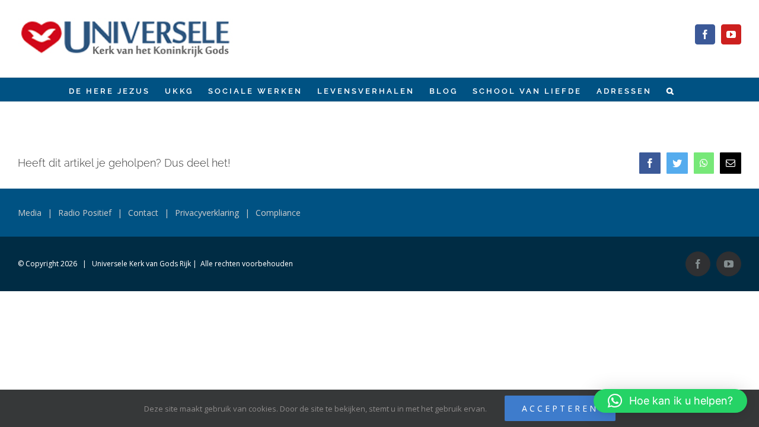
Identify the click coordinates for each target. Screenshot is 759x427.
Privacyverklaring (207, 212)
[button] (670, 89)
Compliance (278, 212)
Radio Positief (84, 212)
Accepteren (560, 408)
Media (30, 212)
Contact (143, 212)
